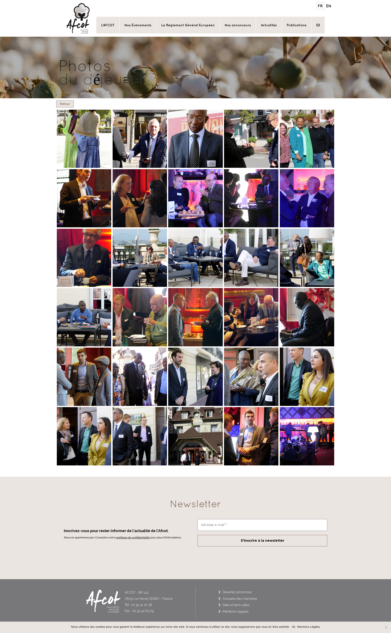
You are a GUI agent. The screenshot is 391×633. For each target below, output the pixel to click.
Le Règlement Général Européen (188, 25)
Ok (293, 626)
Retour (65, 104)
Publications (296, 25)
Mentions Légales (236, 611)
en (328, 6)
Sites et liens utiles (236, 605)
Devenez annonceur (237, 592)
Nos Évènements (137, 25)
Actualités (269, 25)
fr (320, 6)
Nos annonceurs (238, 25)
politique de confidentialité (133, 537)
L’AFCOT (107, 25)
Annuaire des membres (240, 599)
